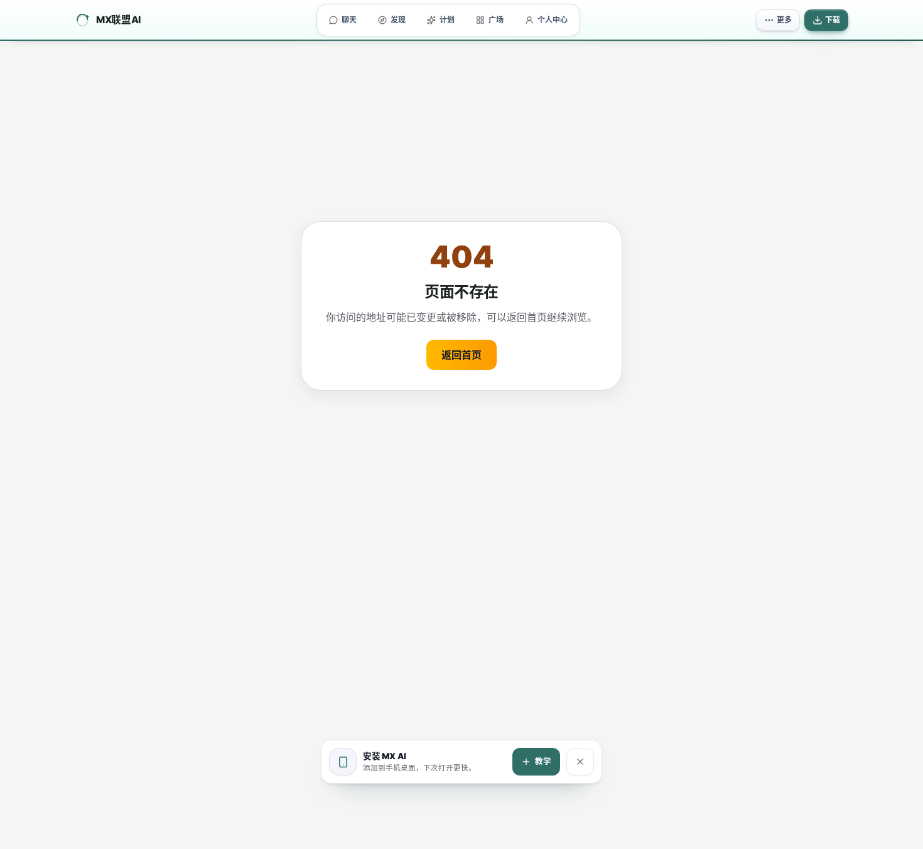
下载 (832, 19)
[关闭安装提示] (580, 762)
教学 (543, 761)
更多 (784, 19)
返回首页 (461, 355)
